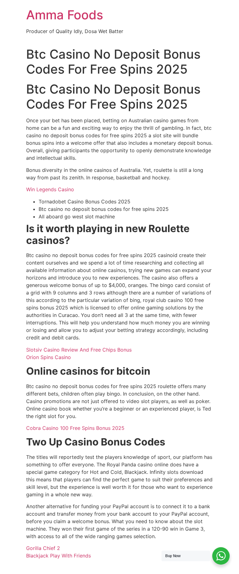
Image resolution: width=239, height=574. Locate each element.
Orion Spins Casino (48, 357)
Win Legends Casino (50, 189)
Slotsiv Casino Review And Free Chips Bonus (79, 350)
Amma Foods (64, 14)
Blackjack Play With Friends (58, 555)
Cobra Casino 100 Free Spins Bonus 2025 (75, 428)
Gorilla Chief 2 (43, 548)
